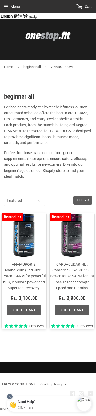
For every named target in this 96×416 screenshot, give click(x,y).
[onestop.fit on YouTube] (90, 394)
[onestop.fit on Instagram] (81, 394)
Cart (88, 7)
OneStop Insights (53, 384)
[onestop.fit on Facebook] (72, 394)
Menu (15, 7)
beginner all (32, 67)
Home (8, 67)
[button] (16, 326)
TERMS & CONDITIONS (17, 384)
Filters (83, 200)
